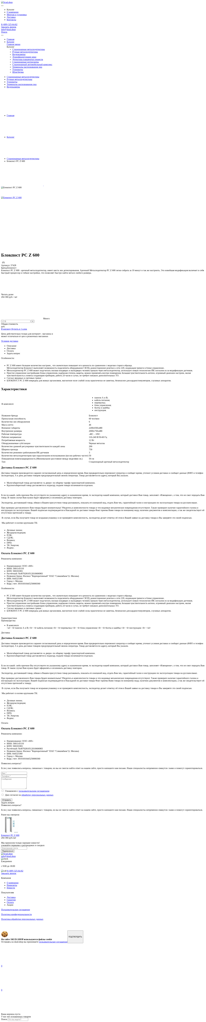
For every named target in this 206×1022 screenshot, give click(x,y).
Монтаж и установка (17, 14)
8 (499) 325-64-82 (9, 24)
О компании (12, 12)
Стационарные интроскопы (25, 62)
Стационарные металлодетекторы (28, 49)
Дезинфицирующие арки (24, 57)
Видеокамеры (19, 54)
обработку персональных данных (37, 795)
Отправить (6, 800)
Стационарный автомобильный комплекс (32, 64)
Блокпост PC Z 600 (10, 835)
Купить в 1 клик (19, 329)
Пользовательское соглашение (15, 909)
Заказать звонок (8, 27)
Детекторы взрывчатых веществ (27, 59)
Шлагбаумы (18, 72)
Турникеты (17, 69)
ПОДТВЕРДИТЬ (75, 937)
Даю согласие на (28, 795)
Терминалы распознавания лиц (27, 67)
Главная (10, 39)
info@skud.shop (8, 29)
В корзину (6, 329)
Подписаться (7, 851)
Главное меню (13, 44)
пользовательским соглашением (34, 791)
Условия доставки (9, 341)
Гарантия (11, 900)
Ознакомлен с (26, 791)
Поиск (4, 32)
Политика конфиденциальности (16, 914)
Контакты (11, 19)
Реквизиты (12, 885)
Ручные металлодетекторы (25, 52)
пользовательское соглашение (53, 942)
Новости (11, 888)
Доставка (11, 17)
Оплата (10, 902)
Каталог (10, 42)
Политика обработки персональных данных (22, 919)
